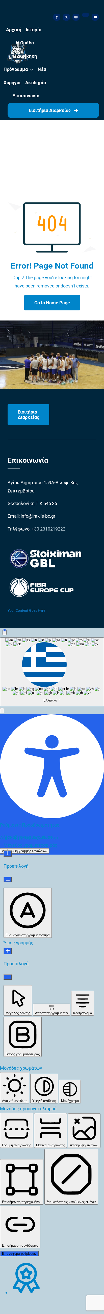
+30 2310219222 (48, 529)
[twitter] (66, 17)
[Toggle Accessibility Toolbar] (5, 632)
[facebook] (56, 17)
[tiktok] (85, 15)
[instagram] (76, 17)
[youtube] (95, 17)
